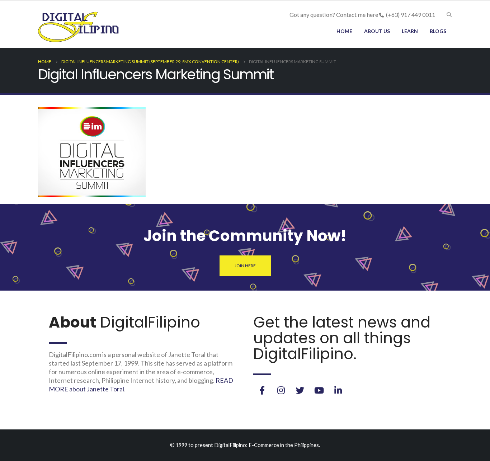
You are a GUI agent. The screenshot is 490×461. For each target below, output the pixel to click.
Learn (410, 31)
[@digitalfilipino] (280, 390)
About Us (377, 31)
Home (344, 31)
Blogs (438, 31)
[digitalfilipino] (319, 390)
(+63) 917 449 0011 (410, 14)
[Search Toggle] (449, 14)
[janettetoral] (261, 390)
